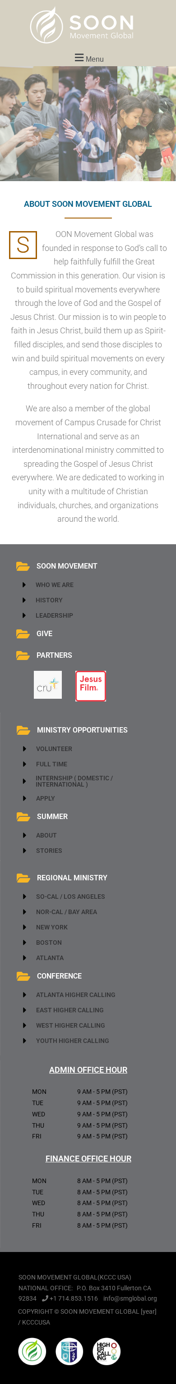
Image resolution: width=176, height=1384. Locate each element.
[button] (88, 58)
